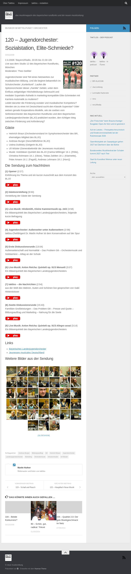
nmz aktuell (96, 116)
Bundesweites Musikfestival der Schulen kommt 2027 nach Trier (107, 152)
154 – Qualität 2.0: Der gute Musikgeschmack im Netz (67, 520)
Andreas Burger (24, 453)
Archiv (92, 173)
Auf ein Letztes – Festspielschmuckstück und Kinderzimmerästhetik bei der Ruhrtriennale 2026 (107, 133)
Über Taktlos (8, 3)
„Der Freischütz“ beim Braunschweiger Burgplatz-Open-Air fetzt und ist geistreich (107, 122)
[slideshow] (44, 435)
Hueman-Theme (40, 569)
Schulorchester (53, 457)
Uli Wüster (64, 457)
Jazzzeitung (97, 87)
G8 (46, 453)
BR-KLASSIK (98, 81)
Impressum (23, 3)
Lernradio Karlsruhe (100, 93)
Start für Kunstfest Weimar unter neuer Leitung (106, 160)
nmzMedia (96, 105)
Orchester (40, 28)
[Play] (12, 186)
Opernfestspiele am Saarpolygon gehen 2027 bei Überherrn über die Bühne (106, 143)
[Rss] (124, 28)
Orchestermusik (39, 457)
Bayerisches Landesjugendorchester (27, 349)
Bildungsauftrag (37, 453)
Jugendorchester (69, 453)
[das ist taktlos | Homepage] (9, 15)
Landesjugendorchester (14, 457)
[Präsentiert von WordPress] (18, 569)
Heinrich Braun (55, 453)
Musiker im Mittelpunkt (19, 28)
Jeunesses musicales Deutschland (26, 352)
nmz (94, 99)
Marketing (28, 457)
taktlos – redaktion (40, 3)
